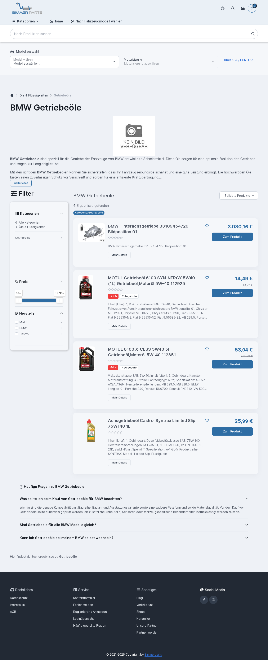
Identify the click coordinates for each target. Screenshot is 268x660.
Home (58, 21)
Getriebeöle (22, 237)
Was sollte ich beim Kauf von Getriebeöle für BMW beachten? (71, 499)
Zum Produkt (232, 236)
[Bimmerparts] (27, 8)
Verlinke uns (145, 605)
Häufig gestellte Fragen (89, 625)
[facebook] (204, 600)
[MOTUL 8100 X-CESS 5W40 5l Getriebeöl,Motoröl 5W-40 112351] (91, 358)
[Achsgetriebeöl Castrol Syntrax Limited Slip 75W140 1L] (91, 430)
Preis (23, 282)
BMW (23, 328)
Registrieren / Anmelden (90, 611)
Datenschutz (19, 598)
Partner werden (147, 632)
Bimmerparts (153, 654)
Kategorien (26, 21)
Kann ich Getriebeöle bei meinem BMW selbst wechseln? (66, 538)
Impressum (17, 605)
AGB (13, 611)
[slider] (18, 300)
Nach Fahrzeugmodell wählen (99, 21)
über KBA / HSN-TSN (239, 60)
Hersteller (27, 313)
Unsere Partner (147, 625)
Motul (23, 322)
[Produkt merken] (206, 226)
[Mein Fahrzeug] (243, 8)
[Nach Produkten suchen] (253, 34)
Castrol (24, 334)
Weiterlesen (21, 183)
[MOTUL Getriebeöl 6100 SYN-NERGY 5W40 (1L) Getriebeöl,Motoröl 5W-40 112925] (91, 287)
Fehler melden (83, 605)
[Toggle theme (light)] (223, 8)
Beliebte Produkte (237, 195)
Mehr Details (119, 254)
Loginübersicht (83, 618)
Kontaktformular (84, 598)
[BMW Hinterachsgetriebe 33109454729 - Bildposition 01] (91, 232)
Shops (141, 611)
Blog (140, 598)
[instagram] (213, 600)
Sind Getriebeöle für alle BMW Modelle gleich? (58, 525)
